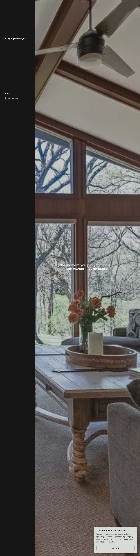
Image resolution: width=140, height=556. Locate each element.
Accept (115, 548)
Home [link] (8, 93)
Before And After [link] (12, 98)
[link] (15, 39)
